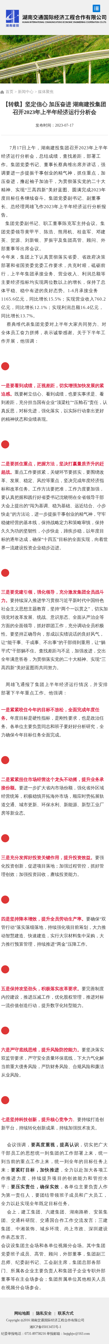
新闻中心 (26, 92)
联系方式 (66, 1313)
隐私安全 (44, 1313)
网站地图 (22, 1313)
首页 (9, 92)
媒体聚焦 (46, 92)
